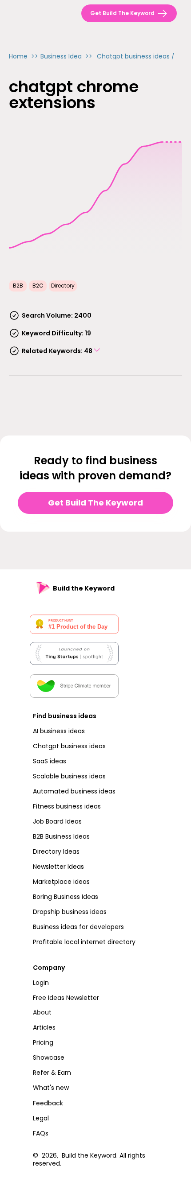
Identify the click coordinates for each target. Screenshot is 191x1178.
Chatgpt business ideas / (136, 56)
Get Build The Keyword (95, 502)
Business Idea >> (66, 56)
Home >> (23, 56)
